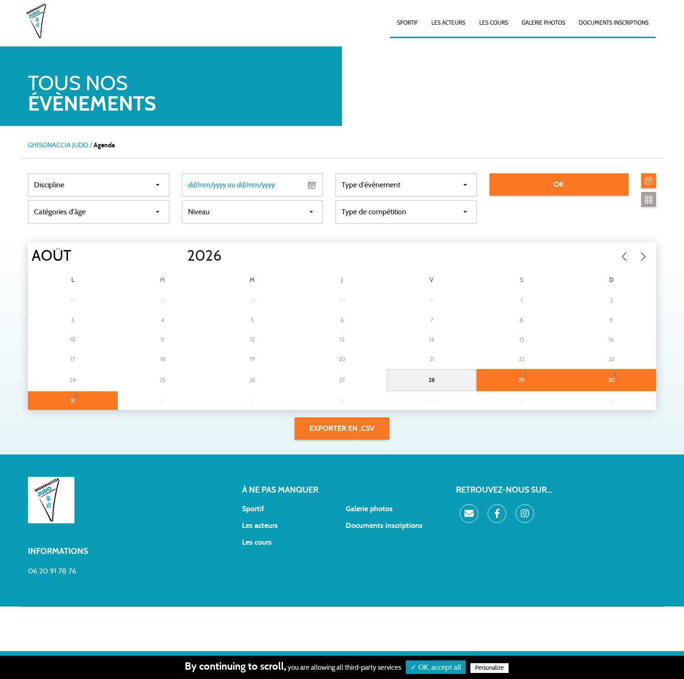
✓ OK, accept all (435, 667)
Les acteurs (448, 23)
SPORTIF (407, 23)
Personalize (489, 668)
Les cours (493, 23)
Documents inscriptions (614, 23)
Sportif (253, 509)
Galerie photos (543, 23)
